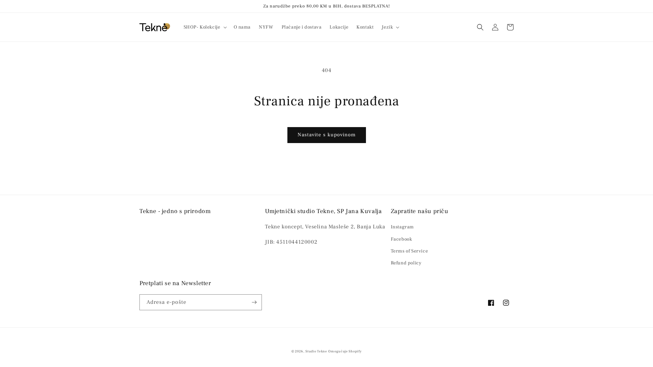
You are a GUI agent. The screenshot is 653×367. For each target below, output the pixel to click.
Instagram (402, 227)
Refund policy (406, 263)
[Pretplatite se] (254, 302)
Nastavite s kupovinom (327, 135)
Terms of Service (409, 251)
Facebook (401, 239)
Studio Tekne (316, 351)
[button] (205, 27)
